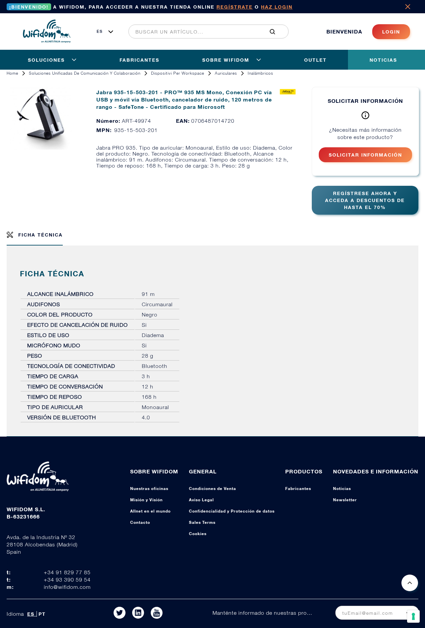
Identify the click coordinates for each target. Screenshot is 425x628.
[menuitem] (204, 31)
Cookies (198, 533)
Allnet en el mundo (150, 511)
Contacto (140, 522)
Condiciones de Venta (212, 488)
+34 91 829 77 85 (67, 572)
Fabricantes (298, 488)
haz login (277, 7)
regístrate (234, 7)
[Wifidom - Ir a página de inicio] (46, 41)
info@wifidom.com (67, 587)
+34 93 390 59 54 (67, 580)
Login (391, 32)
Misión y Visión (146, 499)
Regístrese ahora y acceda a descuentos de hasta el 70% (365, 200)
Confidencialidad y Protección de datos (232, 511)
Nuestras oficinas (149, 488)
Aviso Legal (201, 499)
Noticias (342, 488)
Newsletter (345, 499)
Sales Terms (202, 522)
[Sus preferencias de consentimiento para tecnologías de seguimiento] (413, 616)
